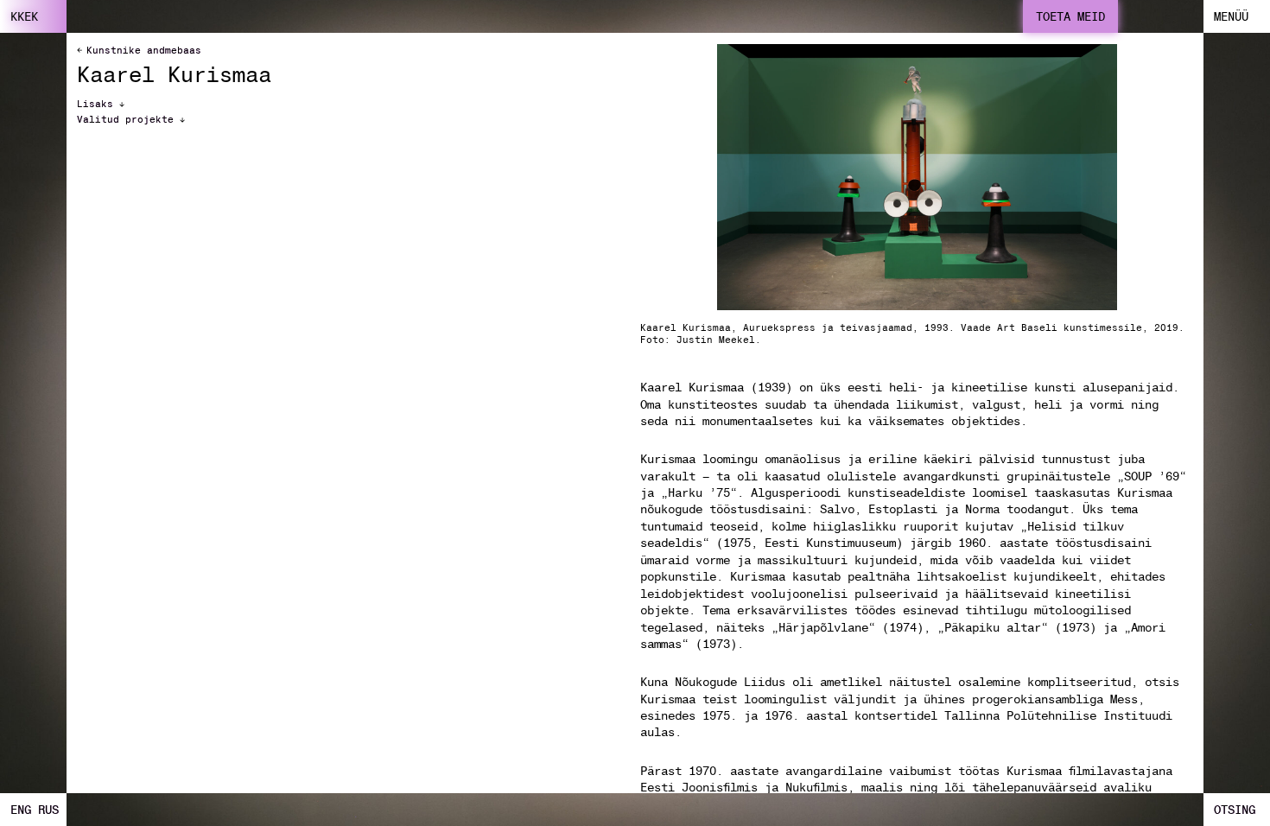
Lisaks (98, 104)
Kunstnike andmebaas (143, 50)
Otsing (1235, 809)
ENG (20, 809)
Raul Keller (491, 10)
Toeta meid (1070, 16)
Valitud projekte (128, 119)
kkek (24, 16)
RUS (48, 809)
